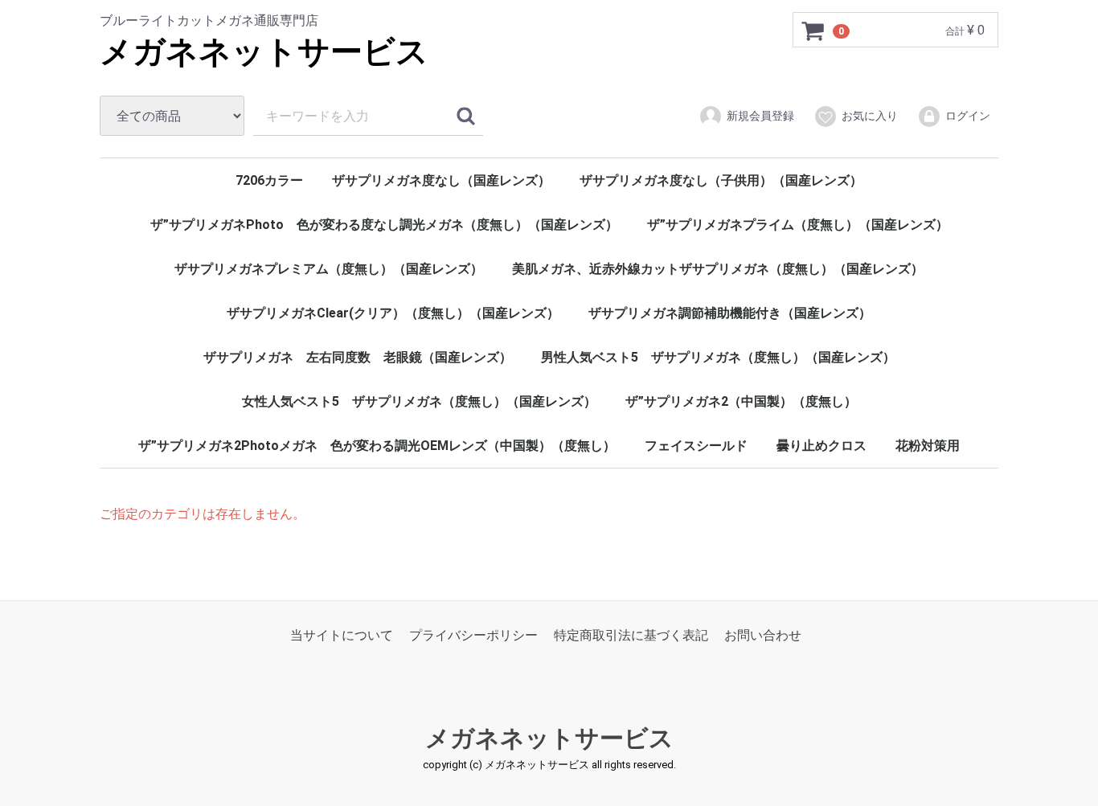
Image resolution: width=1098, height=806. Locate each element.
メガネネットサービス (264, 52)
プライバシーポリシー (473, 635)
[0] (813, 30)
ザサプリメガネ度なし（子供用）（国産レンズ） (721, 180)
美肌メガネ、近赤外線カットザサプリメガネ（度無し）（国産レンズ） (718, 268)
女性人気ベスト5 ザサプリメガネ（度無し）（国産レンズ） (419, 401)
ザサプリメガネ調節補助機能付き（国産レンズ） (729, 313)
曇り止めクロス (821, 445)
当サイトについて (341, 635)
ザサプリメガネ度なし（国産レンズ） (441, 180)
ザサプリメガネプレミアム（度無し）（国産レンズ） (328, 268)
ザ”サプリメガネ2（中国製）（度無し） (741, 401)
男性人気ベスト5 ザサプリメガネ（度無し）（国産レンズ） (718, 357)
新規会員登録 (760, 115)
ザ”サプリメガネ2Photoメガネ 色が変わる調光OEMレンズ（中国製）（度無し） (377, 445)
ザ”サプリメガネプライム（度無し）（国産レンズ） (797, 224)
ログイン (967, 115)
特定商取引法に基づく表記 (631, 635)
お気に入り (870, 115)
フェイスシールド (696, 445)
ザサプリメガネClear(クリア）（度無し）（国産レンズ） (393, 313)
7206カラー (269, 180)
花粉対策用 (927, 445)
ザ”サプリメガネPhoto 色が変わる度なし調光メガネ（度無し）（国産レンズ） (384, 224)
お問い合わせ (762, 635)
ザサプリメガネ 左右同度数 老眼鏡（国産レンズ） (357, 357)
